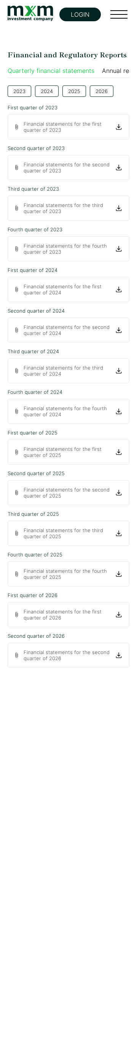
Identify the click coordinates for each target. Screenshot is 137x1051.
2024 (47, 91)
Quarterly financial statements (51, 70)
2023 (19, 91)
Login (80, 14)
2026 (102, 91)
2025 (74, 91)
